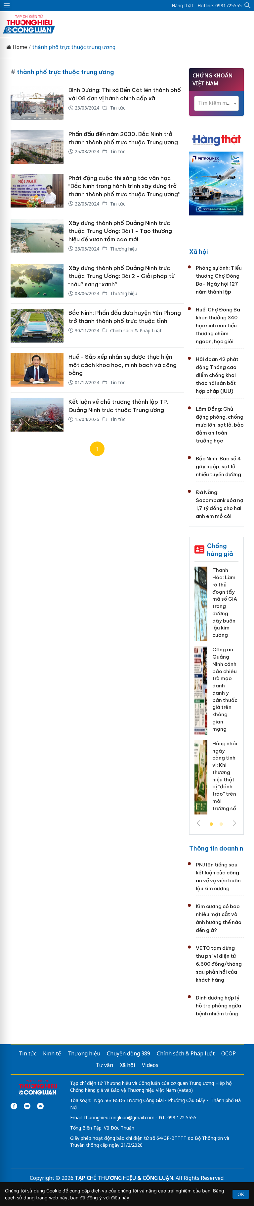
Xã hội (198, 251)
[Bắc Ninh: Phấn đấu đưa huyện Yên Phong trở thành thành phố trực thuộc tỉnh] (37, 326)
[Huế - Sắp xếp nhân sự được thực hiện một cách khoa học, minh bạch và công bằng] (37, 370)
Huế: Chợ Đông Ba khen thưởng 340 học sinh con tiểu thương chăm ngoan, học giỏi (218, 325)
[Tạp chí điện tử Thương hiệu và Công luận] (38, 1088)
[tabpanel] (216, 693)
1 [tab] (211, 824)
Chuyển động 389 (128, 1053)
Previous (198, 823)
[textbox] (216, 103)
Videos (150, 1065)
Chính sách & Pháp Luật (135, 330)
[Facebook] (14, 1106)
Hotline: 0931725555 (219, 5)
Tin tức (117, 108)
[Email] (40, 1106)
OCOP (228, 1053)
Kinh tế (52, 1053)
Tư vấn (104, 1065)
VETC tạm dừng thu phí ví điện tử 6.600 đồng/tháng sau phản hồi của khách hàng (219, 964)
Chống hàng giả (220, 550)
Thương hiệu (123, 249)
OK (240, 1194)
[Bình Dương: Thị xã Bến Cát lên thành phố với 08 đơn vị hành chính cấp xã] (37, 103)
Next (234, 823)
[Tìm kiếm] (248, 6)
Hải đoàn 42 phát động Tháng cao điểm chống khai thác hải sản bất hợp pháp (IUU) (217, 375)
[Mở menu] (7, 6)
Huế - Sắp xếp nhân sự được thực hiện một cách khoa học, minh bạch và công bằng (122, 365)
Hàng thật (182, 5)
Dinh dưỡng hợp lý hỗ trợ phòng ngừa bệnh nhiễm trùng (218, 1006)
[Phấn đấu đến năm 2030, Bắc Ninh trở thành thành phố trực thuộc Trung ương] (37, 147)
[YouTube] (27, 1106)
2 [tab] (221, 824)
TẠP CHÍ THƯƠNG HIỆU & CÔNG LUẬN (124, 1178)
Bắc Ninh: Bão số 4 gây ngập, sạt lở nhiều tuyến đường (218, 466)
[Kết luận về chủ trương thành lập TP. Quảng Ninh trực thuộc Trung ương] (37, 415)
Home (19, 47)
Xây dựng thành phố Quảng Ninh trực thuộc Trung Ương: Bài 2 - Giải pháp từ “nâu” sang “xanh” (121, 276)
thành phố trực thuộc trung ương (73, 47)
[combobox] (216, 103)
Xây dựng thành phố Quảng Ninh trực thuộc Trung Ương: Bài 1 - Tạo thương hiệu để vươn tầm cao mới (120, 231)
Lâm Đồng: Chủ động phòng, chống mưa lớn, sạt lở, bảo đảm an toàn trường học (220, 425)
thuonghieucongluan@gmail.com (119, 1117)
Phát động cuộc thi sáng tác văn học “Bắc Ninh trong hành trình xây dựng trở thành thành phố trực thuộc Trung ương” (124, 186)
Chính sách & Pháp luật (186, 1053)
